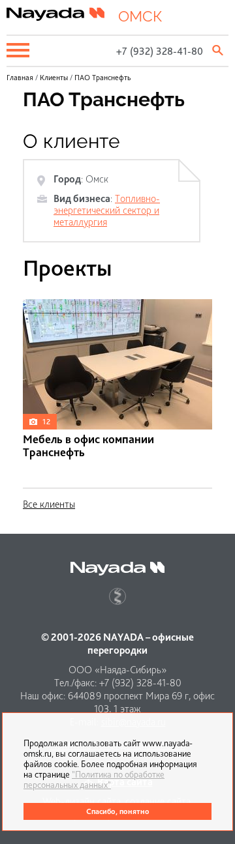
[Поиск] (218, 50)
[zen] (117, 596)
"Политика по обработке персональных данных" (94, 779)
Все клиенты (49, 504)
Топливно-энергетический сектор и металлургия (107, 210)
